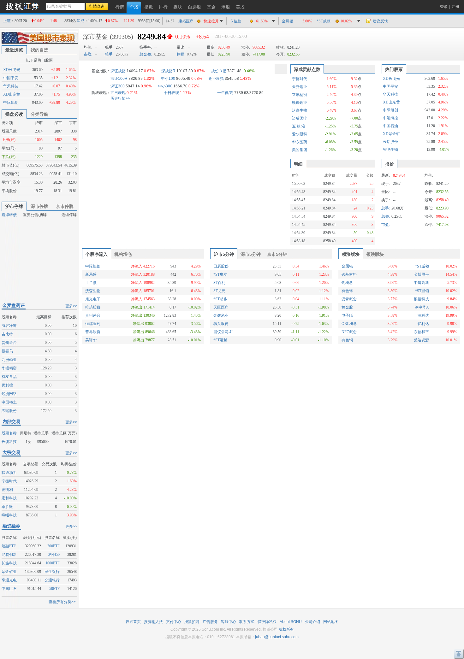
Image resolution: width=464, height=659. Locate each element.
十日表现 (171, 93)
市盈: (88, 54)
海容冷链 (9, 325)
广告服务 (210, 622)
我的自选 (39, 49)
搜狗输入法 (153, 622)
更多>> (71, 306)
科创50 (54, 554)
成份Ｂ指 (218, 71)
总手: (109, 54)
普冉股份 (92, 332)
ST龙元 (219, 291)
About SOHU (291, 622)
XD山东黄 (11, 94)
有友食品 (9, 376)
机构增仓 (123, 254)
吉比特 (7, 334)
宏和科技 (9, 498)
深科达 (423, 315)
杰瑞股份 (9, 411)
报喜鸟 (7, 351)
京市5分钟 (277, 254)
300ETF (53, 546)
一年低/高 (225, 93)
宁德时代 (9, 481)
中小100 (168, 78)
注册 (455, 6)
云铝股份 (390, 141)
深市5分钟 (251, 254)
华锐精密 (9, 368)
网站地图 (330, 622)
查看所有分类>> (62, 602)
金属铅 (287, 21)
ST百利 (219, 282)
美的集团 (299, 150)
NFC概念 (349, 332)
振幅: (181, 54)
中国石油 (390, 126)
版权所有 (286, 629)
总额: (385, 216)
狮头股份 (221, 323)
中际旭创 (10, 102)
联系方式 (246, 622)
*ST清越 (220, 340)
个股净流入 (97, 254)
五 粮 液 (298, 126)
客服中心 (228, 622)
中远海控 (390, 118)
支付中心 (173, 622)
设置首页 (133, 622)
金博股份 (421, 274)
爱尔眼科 (299, 134)
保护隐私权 (267, 622)
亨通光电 (9, 580)
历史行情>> (120, 98)
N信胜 (236, 21)
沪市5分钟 (224, 254)
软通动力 (9, 472)
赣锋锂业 (299, 102)
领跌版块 (375, 254)
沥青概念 (349, 299)
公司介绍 (312, 622)
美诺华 (91, 340)
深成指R (168, 71)
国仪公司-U (223, 332)
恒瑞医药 (92, 323)
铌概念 (347, 282)
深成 (80, 21)
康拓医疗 (185, 21)
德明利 (7, 489)
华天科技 (10, 86)
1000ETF (52, 563)
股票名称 (9, 433)
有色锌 (347, 291)
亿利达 (423, 323)
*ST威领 (323, 21)
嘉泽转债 (9, 215)
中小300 (165, 86)
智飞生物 (390, 149)
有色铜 (347, 340)
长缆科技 (9, 441)
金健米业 (221, 315)
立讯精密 (299, 94)
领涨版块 (351, 254)
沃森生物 (299, 110)
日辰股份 (221, 266)
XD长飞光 (11, 70)
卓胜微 (7, 506)
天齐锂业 (299, 87)
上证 (7, 21)
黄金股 (347, 307)
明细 (298, 164)
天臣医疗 (221, 307)
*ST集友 (220, 274)
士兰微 (91, 282)
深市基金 (95, 36)
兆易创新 (9, 554)
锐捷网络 (9, 393)
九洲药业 (9, 359)
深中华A (422, 307)
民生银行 (52, 571)
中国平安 (10, 78)
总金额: (146, 54)
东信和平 (421, 332)
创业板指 (216, 78)
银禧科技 (421, 299)
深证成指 (118, 71)
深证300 (117, 86)
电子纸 (347, 315)
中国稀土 (9, 402)
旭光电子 (92, 299)
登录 (444, 6)
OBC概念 (349, 323)
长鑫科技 (9, 563)
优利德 (7, 385)
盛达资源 (421, 340)
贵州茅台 (9, 342)
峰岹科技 (9, 515)
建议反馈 (380, 21)
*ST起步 (220, 299)
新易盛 (91, 274)
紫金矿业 (9, 571)
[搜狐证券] (22, 6)
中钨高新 (421, 282)
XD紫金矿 (391, 134)
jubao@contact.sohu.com (277, 637)
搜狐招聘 (191, 622)
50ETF (54, 588)
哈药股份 (92, 307)
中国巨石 (9, 588)
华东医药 (299, 142)
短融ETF (9, 546)
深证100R (119, 78)
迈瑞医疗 (299, 118)
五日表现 (118, 93)
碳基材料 (349, 274)
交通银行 (52, 580)
